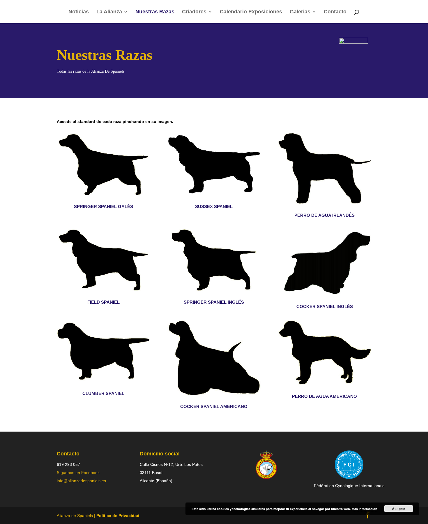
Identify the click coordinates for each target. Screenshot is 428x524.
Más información (364, 509)
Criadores (194, 12)
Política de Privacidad (117, 515)
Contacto (335, 12)
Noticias (78, 12)
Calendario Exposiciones (251, 12)
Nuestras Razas (154, 12)
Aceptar (398, 508)
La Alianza (109, 12)
